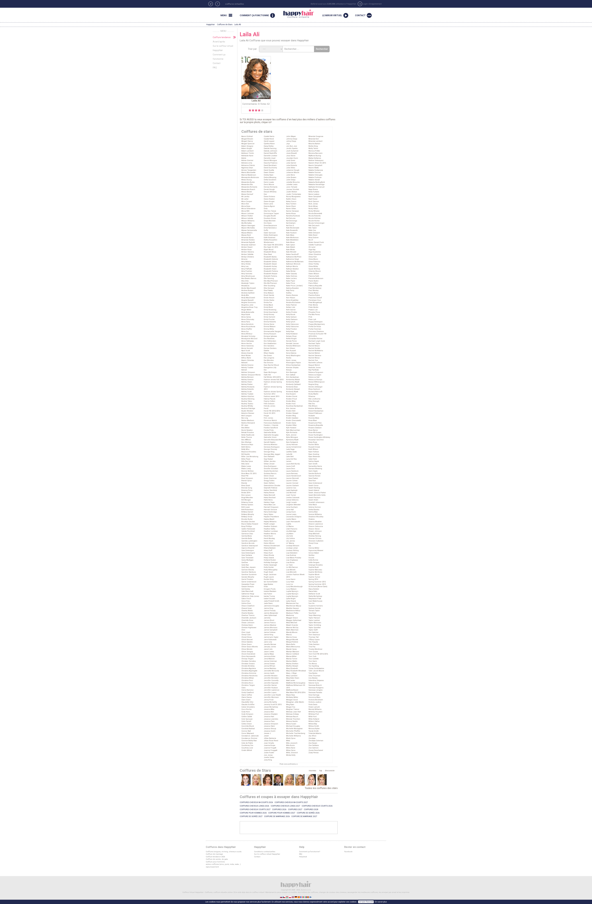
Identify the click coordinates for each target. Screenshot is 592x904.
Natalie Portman (315, 177)
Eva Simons (268, 363)
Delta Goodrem (270, 180)
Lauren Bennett (292, 478)
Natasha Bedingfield (316, 182)
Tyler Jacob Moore (316, 671)
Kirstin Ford (290, 404)
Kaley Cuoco (291, 201)
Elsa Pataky (268, 290)
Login (365, 4)
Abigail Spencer (248, 144)
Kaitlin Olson (291, 199)
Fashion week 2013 (271, 396)
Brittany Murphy (247, 514)
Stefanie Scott (314, 594)
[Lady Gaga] (289, 779)
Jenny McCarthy (270, 702)
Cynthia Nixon (269, 144)
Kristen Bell (290, 411)
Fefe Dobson (269, 404)
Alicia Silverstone (248, 209)
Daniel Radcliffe (270, 153)
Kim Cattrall (290, 375)
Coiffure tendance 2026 (215, 857)
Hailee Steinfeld (270, 490)
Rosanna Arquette (315, 425)
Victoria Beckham (315, 700)
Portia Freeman (314, 329)
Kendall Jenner (292, 344)
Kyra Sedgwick (292, 442)
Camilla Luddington (249, 541)
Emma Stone (269, 324)
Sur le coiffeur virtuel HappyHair (267, 854)
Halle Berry (268, 500)
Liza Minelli (290, 570)
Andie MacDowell (248, 288)
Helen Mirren (269, 543)
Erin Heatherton (270, 344)
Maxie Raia (290, 695)
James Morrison (270, 628)
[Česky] (284, 897)
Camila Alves (246, 536)
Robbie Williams (315, 408)
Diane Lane (268, 204)
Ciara (243, 688)
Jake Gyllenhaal (270, 615)
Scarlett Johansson (316, 502)
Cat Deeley (245, 589)
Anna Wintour (246, 334)
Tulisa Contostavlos (316, 668)
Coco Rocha (246, 709)
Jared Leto (268, 649)
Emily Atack (268, 305)
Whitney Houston (315, 712)
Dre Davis (267, 223)
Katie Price (290, 283)
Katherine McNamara (294, 262)
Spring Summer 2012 (317, 582)
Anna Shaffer (246, 329)
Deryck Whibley (270, 192)
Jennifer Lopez (270, 692)
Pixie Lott (312, 319)
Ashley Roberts (247, 389)
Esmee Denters (270, 348)
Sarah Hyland (313, 490)
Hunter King (268, 579)
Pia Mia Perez (314, 315)
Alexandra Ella (247, 185)
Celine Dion (246, 603)
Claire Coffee (246, 695)
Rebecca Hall (313, 377)
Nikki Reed (312, 235)
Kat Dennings (291, 221)
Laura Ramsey (292, 474)
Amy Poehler (246, 271)
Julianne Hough (292, 170)
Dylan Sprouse (270, 233)
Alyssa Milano (247, 233)
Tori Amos (312, 664)
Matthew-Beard (292, 690)
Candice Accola (247, 543)
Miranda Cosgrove (315, 136)
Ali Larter (245, 199)
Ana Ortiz (245, 281)
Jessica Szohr (269, 731)
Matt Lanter (290, 680)
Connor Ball (246, 731)
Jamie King (268, 635)
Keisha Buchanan (293, 302)
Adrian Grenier (247, 160)
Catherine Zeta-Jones (250, 596)
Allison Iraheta (247, 218)
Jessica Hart (269, 717)
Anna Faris (245, 322)
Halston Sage (269, 502)
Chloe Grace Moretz (249, 647)
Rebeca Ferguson (315, 372)
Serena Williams (315, 514)
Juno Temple (291, 187)
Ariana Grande (247, 353)
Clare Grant (245, 700)
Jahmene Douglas (271, 606)
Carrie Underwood (248, 582)
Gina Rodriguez (270, 466)
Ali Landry (245, 197)
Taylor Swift (313, 630)
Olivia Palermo (314, 262)
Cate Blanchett (247, 591)
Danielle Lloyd (269, 158)
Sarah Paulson (314, 498)
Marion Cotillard (292, 654)
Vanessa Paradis (315, 692)
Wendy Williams (314, 709)
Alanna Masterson (248, 175)
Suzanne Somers (315, 606)
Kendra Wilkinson (293, 346)
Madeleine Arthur (293, 611)
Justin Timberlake (293, 194)
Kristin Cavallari (292, 418)
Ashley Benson (247, 377)
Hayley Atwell (269, 519)
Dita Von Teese (270, 211)
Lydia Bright (290, 599)
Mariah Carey (291, 649)
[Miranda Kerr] (267, 779)
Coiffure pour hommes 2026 (253, 813)
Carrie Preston (247, 579)
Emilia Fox (268, 302)
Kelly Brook (290, 315)
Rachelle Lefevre (315, 363)
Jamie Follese (269, 632)
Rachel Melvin (314, 353)
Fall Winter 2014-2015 (272, 377)
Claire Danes (246, 697)
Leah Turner (291, 495)
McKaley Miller (292, 697)
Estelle (266, 351)
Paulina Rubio (314, 295)
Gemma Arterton (270, 445)
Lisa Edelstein (291, 553)
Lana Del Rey (291, 459)
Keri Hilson (290, 348)
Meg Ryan (290, 705)
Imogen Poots (269, 589)
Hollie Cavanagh (270, 565)
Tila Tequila (313, 642)
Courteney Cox (247, 745)
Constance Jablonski (250, 736)
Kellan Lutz (290, 307)
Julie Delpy (290, 180)
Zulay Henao (313, 753)
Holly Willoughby (270, 570)
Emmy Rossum (270, 334)
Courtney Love (247, 748)
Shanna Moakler (315, 522)
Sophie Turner (314, 577)
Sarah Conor (313, 486)
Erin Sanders (269, 346)
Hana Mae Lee (269, 505)
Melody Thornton (293, 719)
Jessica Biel (269, 712)
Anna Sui (245, 331)
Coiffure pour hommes (215, 862)
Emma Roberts (270, 322)
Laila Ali (289, 454)
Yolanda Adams (314, 733)
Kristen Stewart (292, 413)
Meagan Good (292, 700)
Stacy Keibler (313, 589)
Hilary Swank (269, 558)
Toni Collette (313, 659)
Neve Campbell (314, 197)
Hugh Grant (268, 572)
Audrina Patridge (248, 408)
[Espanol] (299, 897)
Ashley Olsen (246, 382)
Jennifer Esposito (271, 683)
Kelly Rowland (291, 334)
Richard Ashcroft (315, 392)
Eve (265, 370)
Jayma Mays (269, 654)
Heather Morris (270, 534)
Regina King (313, 384)
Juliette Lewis (291, 185)
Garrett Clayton (269, 442)
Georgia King (269, 452)
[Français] (301, 897)
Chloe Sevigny (247, 652)
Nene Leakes (313, 194)
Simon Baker (313, 553)
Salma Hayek (313, 461)
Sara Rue (312, 481)
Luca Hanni (290, 579)
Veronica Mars (314, 697)
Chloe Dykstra (247, 642)
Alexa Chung (246, 180)
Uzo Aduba (312, 678)
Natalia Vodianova (315, 170)
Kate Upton (290, 245)
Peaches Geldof (315, 298)
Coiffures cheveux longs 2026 (254, 806)
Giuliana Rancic (270, 474)
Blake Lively (246, 469)
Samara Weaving (315, 469)
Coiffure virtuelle (296, 13)
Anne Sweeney (247, 346)
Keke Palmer (291, 305)
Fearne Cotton (269, 401)
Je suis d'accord (366, 902)
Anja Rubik (245, 315)
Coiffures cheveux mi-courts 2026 (256, 802)
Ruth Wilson (313, 449)
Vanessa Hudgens (315, 688)
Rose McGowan (314, 432)
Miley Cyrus (290, 750)
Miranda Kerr (313, 139)
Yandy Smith (313, 731)
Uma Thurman (314, 676)
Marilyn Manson (292, 652)
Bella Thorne (246, 437)
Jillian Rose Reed (271, 741)
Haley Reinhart (269, 498)
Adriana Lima (246, 163)
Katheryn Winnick (293, 264)
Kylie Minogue (292, 437)
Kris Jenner (291, 408)
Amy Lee (245, 266)
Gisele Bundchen (271, 471)
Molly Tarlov (313, 148)
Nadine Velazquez (315, 160)
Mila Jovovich (291, 743)
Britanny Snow (247, 502)
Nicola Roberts (314, 216)
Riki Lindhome (314, 399)
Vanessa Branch (315, 685)
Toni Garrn (312, 661)
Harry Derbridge (270, 512)
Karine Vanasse (292, 211)
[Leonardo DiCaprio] (278, 779)
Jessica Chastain (271, 714)
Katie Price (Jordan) (294, 286)
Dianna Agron (269, 206)
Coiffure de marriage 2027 (304, 816)
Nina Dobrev (313, 238)
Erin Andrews (269, 339)
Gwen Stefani (269, 483)
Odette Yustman (315, 245)
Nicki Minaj (313, 206)
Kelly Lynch (290, 322)
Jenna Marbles (270, 668)
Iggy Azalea (268, 584)
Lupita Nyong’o (292, 596)
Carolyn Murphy (247, 577)
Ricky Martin (313, 394)
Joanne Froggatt (270, 750)
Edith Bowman (269, 238)
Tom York (312, 656)
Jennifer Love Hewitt (272, 695)
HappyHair (210, 24)
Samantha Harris (315, 466)
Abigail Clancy (247, 141)
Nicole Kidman (314, 218)
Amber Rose (246, 250)
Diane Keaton (269, 199)
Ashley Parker (247, 384)
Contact (216, 63)
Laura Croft (290, 466)
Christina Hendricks (249, 676)
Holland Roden (270, 560)
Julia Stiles (290, 168)
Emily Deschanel (271, 312)
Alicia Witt (245, 211)
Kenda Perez (291, 341)
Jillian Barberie (270, 738)
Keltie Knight (291, 339)
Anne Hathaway (247, 341)
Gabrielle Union (270, 437)
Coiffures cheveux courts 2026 (317, 806)
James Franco (270, 623)
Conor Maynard (247, 733)
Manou (289, 635)
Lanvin (288, 461)
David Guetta (269, 170)
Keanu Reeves (292, 295)
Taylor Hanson (314, 618)
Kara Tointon (291, 204)
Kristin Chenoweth (293, 420)
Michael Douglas (293, 726)
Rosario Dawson (315, 428)
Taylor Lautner (314, 620)
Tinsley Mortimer (315, 649)
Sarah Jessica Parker (317, 493)
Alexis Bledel (246, 192)
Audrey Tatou (246, 401)
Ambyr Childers (247, 257)
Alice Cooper (246, 201)
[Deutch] (296, 897)
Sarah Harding (314, 488)
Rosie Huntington (315, 435)
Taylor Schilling (314, 625)
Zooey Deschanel (315, 750)
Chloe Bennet (247, 640)
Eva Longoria (269, 358)
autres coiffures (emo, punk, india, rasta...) (223, 864)
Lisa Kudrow (291, 555)
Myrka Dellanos (314, 158)
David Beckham (270, 165)
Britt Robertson (247, 510)
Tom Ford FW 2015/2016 (318, 654)
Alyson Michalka (248, 228)
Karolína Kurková (293, 216)
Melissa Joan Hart (293, 712)
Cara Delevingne (248, 553)
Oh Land (311, 247)
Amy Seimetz (246, 274)
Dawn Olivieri (269, 172)
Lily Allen (289, 534)
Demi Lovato (269, 182)
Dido (266, 209)
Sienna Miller (313, 548)
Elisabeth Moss (270, 252)
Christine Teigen (248, 685)
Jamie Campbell (270, 630)
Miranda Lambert (315, 141)
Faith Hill (267, 375)
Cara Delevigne (247, 550)
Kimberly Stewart (293, 389)
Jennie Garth (269, 673)
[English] (293, 897)
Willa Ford (312, 717)
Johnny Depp (291, 139)
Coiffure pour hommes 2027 (281, 813)
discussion (330, 771)
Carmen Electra (247, 570)
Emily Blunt (268, 307)
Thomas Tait (313, 637)
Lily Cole (289, 536)
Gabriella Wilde (270, 432)
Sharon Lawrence (315, 524)
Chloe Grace (246, 644)
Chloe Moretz (246, 649)
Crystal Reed (269, 139)
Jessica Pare (269, 721)
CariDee (244, 562)
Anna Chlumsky (247, 319)
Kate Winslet (291, 252)
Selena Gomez (314, 507)
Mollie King (313, 146)
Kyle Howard (291, 428)
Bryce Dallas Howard (249, 524)
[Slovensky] (281, 897)
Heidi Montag (269, 538)
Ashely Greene (247, 365)
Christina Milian (247, 678)
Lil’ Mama (290, 543)
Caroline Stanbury (248, 572)
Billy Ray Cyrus (247, 461)
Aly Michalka (246, 223)
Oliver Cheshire (314, 254)
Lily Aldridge (291, 531)
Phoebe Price (314, 312)
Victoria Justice (314, 702)
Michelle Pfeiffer (293, 731)
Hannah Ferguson (271, 507)
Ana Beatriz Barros (248, 278)
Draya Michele (269, 221)
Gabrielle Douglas (271, 435)
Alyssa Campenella (249, 230)
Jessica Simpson (271, 724)
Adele (243, 158)
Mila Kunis (290, 745)
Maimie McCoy (292, 628)
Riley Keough (313, 401)
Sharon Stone (314, 529)
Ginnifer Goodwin (271, 469)
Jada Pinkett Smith (271, 601)
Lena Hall (290, 510)
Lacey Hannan (292, 445)
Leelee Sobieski (292, 498)
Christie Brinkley (248, 666)
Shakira (311, 519)
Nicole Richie (314, 221)
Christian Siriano (248, 664)
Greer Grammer (270, 478)
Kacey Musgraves (293, 197)
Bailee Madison (247, 420)
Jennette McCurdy (271, 671)
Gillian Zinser (269, 464)
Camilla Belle (246, 538)
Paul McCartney (314, 288)
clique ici (266, 122)
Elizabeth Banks (270, 257)
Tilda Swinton (313, 644)
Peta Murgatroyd (315, 302)
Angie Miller (246, 310)
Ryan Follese (313, 452)
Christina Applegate (249, 671)
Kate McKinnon (292, 238)
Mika (288, 741)
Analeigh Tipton (247, 283)
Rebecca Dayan (314, 375)
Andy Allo (245, 295)
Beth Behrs (245, 447)
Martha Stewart (292, 666)
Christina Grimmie (248, 673)
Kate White (290, 250)
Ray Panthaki (313, 370)
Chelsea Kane (247, 625)
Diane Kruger (269, 201)
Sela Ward (312, 505)
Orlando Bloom (314, 271)
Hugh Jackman (270, 575)
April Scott (245, 351)
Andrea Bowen (247, 290)
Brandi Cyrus (246, 481)
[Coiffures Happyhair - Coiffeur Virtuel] (296, 883)
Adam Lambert (247, 151)
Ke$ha (288, 293)
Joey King (268, 760)
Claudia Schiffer (248, 705)
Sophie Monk (313, 575)
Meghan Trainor (292, 709)
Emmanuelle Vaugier (272, 331)
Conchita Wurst (247, 726)
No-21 (310, 240)
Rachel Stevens (314, 356)
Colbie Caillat (246, 717)
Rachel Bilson (314, 346)
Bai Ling (244, 418)
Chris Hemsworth (248, 656)
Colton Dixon (246, 724)
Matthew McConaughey (295, 683)
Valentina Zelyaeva (316, 680)
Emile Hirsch (269, 298)
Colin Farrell (246, 721)
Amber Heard (246, 247)
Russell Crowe (314, 447)
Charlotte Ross (247, 620)
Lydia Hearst (291, 601)
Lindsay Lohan (292, 548)
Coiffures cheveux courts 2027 (255, 809)
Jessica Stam (269, 726)
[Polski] (290, 897)
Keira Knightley (292, 300)
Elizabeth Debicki (271, 259)
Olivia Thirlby (313, 264)
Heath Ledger (269, 524)
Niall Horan (312, 199)
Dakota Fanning (270, 148)
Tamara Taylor (314, 611)
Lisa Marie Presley (293, 558)
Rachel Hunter (314, 348)
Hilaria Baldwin (270, 548)
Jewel (266, 736)
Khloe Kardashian (293, 365)
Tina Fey (311, 647)
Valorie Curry (313, 683)
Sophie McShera (315, 572)
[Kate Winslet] (300, 779)
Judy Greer (290, 160)
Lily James (290, 541)
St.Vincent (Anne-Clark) (317, 587)
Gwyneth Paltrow (270, 488)
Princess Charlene (316, 331)
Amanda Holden (248, 240)
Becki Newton (247, 430)
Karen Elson (291, 206)
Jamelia (267, 618)
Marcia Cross (291, 637)
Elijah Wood (268, 250)
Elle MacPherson (271, 281)
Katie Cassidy (291, 274)
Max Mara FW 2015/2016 (295, 692)
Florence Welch (270, 420)
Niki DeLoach (313, 226)
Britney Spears (247, 505)
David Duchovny (270, 168)
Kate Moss (290, 242)
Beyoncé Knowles (248, 452)
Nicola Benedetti (315, 214)
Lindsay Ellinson (292, 546)
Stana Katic (312, 591)
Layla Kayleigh (292, 490)
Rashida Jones (314, 368)
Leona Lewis (291, 514)
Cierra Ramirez (247, 690)
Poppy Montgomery (316, 324)
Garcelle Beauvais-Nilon (273, 440)
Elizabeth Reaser (270, 274)
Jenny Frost (268, 700)
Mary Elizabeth (292, 668)
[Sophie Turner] (246, 779)
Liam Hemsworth (293, 522)
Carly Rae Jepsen (248, 567)
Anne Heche (246, 344)
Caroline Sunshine (249, 575)
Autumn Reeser (247, 413)
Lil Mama (290, 526)
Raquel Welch (314, 365)
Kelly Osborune (292, 324)
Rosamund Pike (315, 423)
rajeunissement (212, 867)
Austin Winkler (247, 411)
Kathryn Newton (292, 269)
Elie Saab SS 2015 (271, 247)
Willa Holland (313, 719)
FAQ (215, 67)
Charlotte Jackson (248, 618)
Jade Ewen (268, 603)
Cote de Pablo (247, 743)
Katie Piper (290, 281)
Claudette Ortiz (247, 702)
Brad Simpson (247, 478)
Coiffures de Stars (224, 24)
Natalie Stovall (314, 180)
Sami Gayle (313, 471)
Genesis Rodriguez (272, 447)
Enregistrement (375, 4)
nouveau (312, 771)
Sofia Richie (313, 560)
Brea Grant (245, 486)
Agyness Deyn (247, 168)
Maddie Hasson (292, 608)
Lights (288, 524)
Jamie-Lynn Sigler (271, 637)
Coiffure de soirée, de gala (217, 859)
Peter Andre (313, 307)
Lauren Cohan (292, 481)
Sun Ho (311, 603)
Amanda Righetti (248, 242)
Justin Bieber (291, 192)
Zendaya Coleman (315, 741)
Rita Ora (311, 404)
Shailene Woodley (315, 517)
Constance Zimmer (249, 738)
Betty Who (245, 449)
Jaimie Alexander (271, 613)
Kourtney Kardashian (294, 406)
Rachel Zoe (313, 360)
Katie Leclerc (291, 278)
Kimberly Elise (292, 387)
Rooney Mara (313, 418)
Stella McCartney (315, 596)
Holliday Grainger (271, 562)
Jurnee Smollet (292, 189)
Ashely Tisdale (247, 368)
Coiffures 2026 (279, 809)
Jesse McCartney (271, 707)
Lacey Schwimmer (293, 447)
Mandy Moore (291, 632)
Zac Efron (312, 736)
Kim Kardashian (292, 377)
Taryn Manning (314, 615)
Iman (266, 587)
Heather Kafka (269, 529)
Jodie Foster (269, 753)
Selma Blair (313, 512)
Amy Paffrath (246, 269)
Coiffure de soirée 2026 (308, 813)
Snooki (311, 558)
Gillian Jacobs (269, 461)
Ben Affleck (246, 440)
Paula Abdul (313, 293)
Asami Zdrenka (247, 360)
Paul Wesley (313, 290)
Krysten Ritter (291, 425)
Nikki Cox (312, 230)
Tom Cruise (313, 652)
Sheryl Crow (313, 543)
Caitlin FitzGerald (248, 529)
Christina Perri (247, 680)
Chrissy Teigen (247, 659)
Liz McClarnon (292, 567)
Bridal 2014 (245, 493)
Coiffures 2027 (295, 809)
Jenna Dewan (269, 664)
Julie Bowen (291, 177)
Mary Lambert (291, 676)
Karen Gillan (291, 209)
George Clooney (270, 449)
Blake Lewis (246, 466)
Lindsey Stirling (292, 550)
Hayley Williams (270, 522)
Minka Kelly (290, 755)
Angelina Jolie (247, 305)
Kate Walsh (290, 247)
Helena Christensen (272, 546)
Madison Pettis (292, 613)
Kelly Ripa (290, 331)
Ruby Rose (312, 442)
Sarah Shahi (313, 500)
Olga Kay (311, 250)
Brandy (244, 483)
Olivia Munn (313, 259)
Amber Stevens (247, 252)
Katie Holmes (291, 276)
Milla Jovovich (292, 753)
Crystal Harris (269, 136)
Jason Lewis (269, 652)
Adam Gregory (247, 146)
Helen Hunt (268, 541)
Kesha (288, 358)
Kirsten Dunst (291, 396)
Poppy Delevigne (315, 322)
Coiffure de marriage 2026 (277, 816)
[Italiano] (304, 897)
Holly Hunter (269, 567)
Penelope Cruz (314, 300)
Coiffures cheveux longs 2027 (285, 806)
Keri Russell (291, 351)
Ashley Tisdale (247, 394)
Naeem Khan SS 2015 (317, 163)
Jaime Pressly (269, 611)
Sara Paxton (313, 478)
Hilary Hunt (268, 553)
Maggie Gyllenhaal (293, 620)
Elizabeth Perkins (271, 271)
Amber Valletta (247, 254)
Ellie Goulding (269, 286)
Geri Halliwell (269, 457)
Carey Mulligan (247, 560)
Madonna (290, 615)
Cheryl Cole (246, 635)
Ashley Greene (247, 380)
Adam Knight (246, 148)
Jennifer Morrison (271, 697)
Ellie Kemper (269, 288)
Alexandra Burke (248, 182)
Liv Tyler (289, 565)
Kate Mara (290, 235)
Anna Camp (246, 317)
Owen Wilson (313, 274)
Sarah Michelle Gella (316, 495)
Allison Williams (247, 221)
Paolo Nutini (313, 281)
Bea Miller (245, 428)
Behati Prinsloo (247, 432)
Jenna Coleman (270, 661)
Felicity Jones (269, 406)
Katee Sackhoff (292, 254)
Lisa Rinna (290, 562)
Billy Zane (245, 464)
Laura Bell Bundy (293, 464)
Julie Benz (290, 175)
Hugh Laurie (269, 577)
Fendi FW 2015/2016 (272, 411)
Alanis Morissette (248, 172)
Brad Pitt (244, 476)
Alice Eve (245, 204)
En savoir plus (381, 902)
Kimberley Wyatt (292, 382)
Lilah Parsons (291, 529)
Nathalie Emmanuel (316, 187)
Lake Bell (290, 457)
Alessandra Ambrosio (250, 177)
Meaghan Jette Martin (295, 702)
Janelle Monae (270, 644)
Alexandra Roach (248, 189)
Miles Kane (290, 748)
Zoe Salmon (313, 748)
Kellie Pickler (291, 312)
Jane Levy (268, 642)
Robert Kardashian (315, 411)
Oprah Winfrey (314, 269)
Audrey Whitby (247, 406)
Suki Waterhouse (315, 601)
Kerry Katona (291, 353)
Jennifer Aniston (271, 676)
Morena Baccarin (315, 153)
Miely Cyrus (290, 738)
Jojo (288, 144)
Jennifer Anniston (271, 678)
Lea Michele (291, 493)
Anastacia (245, 286)
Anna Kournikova (248, 327)
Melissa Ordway (292, 714)
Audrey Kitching (247, 399)
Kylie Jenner (291, 435)
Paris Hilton (313, 283)
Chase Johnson (247, 623)
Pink (310, 317)
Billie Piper (245, 459)
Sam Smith (312, 464)
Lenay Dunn (291, 512)
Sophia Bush (313, 567)
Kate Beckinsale (292, 228)
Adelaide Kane (247, 156)
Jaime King (268, 608)
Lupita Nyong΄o (292, 591)
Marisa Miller (291, 656)
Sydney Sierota (314, 608)
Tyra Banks (312, 673)
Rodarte (311, 416)
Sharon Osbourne (315, 526)
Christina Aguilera (248, 668)
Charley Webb (247, 611)
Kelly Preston (291, 329)
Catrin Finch (246, 599)
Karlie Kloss (291, 214)
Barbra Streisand (248, 423)
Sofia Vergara (313, 562)
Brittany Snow (246, 517)
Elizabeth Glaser (270, 264)
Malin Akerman (292, 630)
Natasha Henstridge (316, 185)
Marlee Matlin (291, 661)
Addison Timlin (247, 153)
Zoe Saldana (313, 745)
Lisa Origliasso (292, 560)
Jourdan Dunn (292, 158)
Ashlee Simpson (248, 372)
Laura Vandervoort (293, 476)
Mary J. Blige (291, 673)
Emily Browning (270, 310)
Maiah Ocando (292, 625)
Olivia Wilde (313, 266)
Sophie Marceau (315, 570)
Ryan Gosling (313, 454)
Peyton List (312, 310)
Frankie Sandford (271, 428)
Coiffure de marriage (214, 854)
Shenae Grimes (314, 538)
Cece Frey (245, 601)
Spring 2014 (313, 579)
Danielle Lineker (270, 156)
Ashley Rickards (247, 387)
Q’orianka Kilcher (315, 339)
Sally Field (312, 459)
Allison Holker (247, 216)
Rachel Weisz (314, 358)
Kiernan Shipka (292, 368)
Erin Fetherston (270, 341)
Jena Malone (269, 659)
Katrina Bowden (292, 288)
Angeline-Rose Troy (249, 307)
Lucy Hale (290, 582)
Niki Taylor (312, 228)
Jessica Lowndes (271, 719)
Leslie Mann (291, 519)
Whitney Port (313, 714)
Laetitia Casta (291, 452)
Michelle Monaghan (294, 729)
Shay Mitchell (313, 534)
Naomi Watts (313, 168)
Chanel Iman (246, 608)
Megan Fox (290, 707)
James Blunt (269, 620)
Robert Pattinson (315, 413)
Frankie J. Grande (271, 425)
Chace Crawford (247, 606)
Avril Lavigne (246, 416)
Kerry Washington (293, 356)
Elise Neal (268, 254)
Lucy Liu (289, 584)
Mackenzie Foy (292, 603)
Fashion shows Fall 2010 (273, 380)
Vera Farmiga (313, 695)
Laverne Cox (291, 488)
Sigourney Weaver (315, 550)
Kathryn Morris (292, 266)
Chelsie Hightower (248, 628)
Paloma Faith (313, 276)
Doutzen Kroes (270, 218)
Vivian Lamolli (314, 707)
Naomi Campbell (315, 165)
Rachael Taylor (314, 344)
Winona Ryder (314, 729)
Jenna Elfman (269, 666)
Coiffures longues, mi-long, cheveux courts (223, 852)
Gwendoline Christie (272, 486)
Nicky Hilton (313, 209)
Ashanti (244, 363)
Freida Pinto (269, 430)
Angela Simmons (248, 302)
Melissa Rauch (292, 717)
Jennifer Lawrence (271, 690)
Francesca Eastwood (272, 423)
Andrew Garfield (247, 293)
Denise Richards (270, 187)
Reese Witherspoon (316, 382)
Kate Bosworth (292, 230)
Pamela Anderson (315, 278)
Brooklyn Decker (248, 522)
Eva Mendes (269, 360)
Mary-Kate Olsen (292, 678)
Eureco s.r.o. (306, 890)
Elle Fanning (269, 278)
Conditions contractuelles (264, 852)
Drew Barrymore (270, 226)
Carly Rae (245, 565)
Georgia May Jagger (272, 454)
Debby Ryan (268, 175)
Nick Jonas (313, 204)
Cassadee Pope (247, 584)
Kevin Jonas (291, 360)
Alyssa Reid (246, 235)
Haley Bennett (269, 495)
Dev (265, 194)
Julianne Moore (292, 172)
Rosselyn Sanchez (316, 440)
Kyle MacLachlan (293, 430)
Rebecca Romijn (315, 380)
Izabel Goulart (269, 599)
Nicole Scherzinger (316, 223)
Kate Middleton (292, 240)
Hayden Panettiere (271, 517)
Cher (243, 630)
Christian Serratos (248, 661)
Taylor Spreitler (314, 628)
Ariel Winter (246, 356)
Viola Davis (312, 705)
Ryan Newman (314, 457)
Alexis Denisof (247, 194)
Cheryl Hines (246, 637)
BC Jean (244, 425)
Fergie (266, 416)
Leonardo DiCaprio (293, 517)
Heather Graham (270, 526)
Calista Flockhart (248, 531)
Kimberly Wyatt (292, 392)
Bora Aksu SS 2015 (248, 474)
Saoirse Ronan (314, 476)
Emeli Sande (269, 295)
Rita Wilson (312, 406)
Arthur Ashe (246, 358)
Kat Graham (291, 223)
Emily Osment (269, 317)
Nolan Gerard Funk (316, 242)
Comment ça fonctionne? (309, 852)
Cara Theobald (247, 558)
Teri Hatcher (313, 632)
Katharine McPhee (293, 257)
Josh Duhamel (292, 151)
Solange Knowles (315, 565)
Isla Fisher (268, 594)
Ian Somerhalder (271, 582)
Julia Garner (291, 163)
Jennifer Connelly (271, 680)
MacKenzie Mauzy (293, 606)
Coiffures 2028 (311, 809)
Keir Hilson (290, 298)
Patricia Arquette (315, 286)
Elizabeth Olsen (270, 269)
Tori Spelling (313, 666)
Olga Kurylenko (314, 252)
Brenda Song (246, 488)
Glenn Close (269, 476)
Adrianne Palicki (248, 165)
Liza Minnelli (291, 572)
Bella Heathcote (247, 435)
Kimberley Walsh (293, 380)
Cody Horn (245, 712)
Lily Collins (290, 538)
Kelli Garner (291, 310)
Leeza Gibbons (292, 500)
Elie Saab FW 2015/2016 (273, 245)
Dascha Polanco (270, 163)
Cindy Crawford (247, 692)
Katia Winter (291, 271)
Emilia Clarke (269, 300)
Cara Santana (246, 555)
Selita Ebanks (313, 510)
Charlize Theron (248, 615)
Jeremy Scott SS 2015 (273, 705)
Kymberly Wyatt (292, 440)
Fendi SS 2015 (269, 413)
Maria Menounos (293, 647)
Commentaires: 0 (250, 104)
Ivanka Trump (269, 596)
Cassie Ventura (247, 587)
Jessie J (267, 733)
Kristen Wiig (291, 416)
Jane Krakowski (270, 640)
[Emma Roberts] (322, 779)
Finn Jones (268, 418)
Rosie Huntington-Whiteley (319, 437)
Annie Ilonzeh (247, 348)
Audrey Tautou (247, 404)
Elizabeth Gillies (270, 262)
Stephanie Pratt (314, 599)
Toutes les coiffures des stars (321, 788)
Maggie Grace (292, 618)
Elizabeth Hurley (270, 266)
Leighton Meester (293, 505)
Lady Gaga (290, 449)
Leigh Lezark (291, 502)
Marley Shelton (292, 664)
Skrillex (311, 555)
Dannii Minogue (270, 160)
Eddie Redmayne (271, 235)
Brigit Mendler (247, 498)
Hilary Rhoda (269, 555)
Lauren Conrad (292, 483)
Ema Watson (269, 293)
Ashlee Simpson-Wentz (251, 375)
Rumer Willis (313, 445)
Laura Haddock (292, 471)
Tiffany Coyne (314, 640)
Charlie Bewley (247, 613)
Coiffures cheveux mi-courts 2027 (291, 802)
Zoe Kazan (312, 743)
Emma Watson (269, 327)
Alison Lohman (247, 214)
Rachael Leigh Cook (316, 341)
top (320, 771)
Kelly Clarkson (292, 319)
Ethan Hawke (269, 353)
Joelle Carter (269, 757)
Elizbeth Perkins (270, 276)
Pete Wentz (313, 305)
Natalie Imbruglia (315, 175)
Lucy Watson (291, 589)
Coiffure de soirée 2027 (251, 816)
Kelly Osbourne (292, 327)
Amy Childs (246, 264)
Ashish (244, 370)
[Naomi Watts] (256, 779)
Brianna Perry (246, 490)
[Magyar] (287, 897)
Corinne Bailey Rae (249, 741)
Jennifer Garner (270, 685)
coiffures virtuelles (234, 4)
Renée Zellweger (315, 387)
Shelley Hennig (314, 536)
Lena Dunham (292, 507)
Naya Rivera (313, 189)
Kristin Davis (291, 423)
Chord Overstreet (248, 654)
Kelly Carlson (291, 317)
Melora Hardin (292, 721)
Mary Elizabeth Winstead (296, 671)
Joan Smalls (269, 743)
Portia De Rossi (314, 327)
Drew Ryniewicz (270, 228)
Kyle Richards (291, 432)
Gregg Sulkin (269, 481)
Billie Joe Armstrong (249, 457)
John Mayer (291, 136)
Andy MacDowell (248, 298)
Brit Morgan (246, 500)
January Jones (270, 647)
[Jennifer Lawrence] (311, 779)
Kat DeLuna (290, 218)
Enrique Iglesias (270, 336)
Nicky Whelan (314, 211)
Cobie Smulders (248, 707)
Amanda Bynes (247, 238)
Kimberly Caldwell (293, 384)
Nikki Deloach (314, 233)
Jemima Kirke (269, 656)
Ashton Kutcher (247, 396)
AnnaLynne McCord (249, 339)
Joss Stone (290, 156)
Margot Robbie (292, 642)
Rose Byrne (313, 430)
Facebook (348, 852)
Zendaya (311, 738)
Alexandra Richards (249, 187)
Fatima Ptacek (269, 399)
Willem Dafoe (314, 721)
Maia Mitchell (291, 623)
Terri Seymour (314, 635)
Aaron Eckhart (247, 136)
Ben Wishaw (246, 442)
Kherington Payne (293, 363)
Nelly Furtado (313, 192)
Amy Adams (246, 262)
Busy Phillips (246, 526)
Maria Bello (290, 644)
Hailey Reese (269, 493)
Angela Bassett (247, 300)
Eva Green (268, 356)
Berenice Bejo (247, 445)
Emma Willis (269, 329)
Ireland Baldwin (270, 591)
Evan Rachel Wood (271, 365)
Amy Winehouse (248, 276)
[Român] (307, 897)
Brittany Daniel (247, 512)
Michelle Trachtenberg (295, 733)
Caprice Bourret (247, 548)
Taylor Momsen (314, 623)
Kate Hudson (291, 233)
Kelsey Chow (291, 336)
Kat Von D (290, 226)
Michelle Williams (293, 736)
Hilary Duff (268, 550)
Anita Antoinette (247, 312)
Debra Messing (270, 177)
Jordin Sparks (292, 148)
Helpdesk (303, 857)
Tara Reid (312, 613)
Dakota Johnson (270, 151)
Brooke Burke (247, 519)
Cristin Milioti (246, 750)
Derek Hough (269, 189)
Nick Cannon (313, 201)
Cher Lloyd (245, 632)
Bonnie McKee (247, 471)
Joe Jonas (268, 755)
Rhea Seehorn (314, 389)
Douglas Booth (270, 216)
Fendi (266, 408)
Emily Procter (269, 319)
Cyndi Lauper (269, 141)
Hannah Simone (270, 510)
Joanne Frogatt (270, 748)
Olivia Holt (312, 257)
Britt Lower (245, 507)
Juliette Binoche (293, 182)
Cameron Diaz (247, 534)
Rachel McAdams (315, 351)
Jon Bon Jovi (291, 146)
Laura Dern (290, 469)
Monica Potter (314, 151)
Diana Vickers (269, 197)
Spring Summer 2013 (317, 584)
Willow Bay (312, 724)
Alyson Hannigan (248, 226)
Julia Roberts (291, 165)
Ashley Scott (246, 392)
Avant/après (219, 41)
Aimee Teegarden (248, 170)
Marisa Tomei (291, 659)
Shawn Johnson (315, 531)
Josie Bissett (291, 153)
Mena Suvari (291, 724)
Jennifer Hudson (271, 688)
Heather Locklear (271, 531)
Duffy (266, 230)
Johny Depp (291, 141)
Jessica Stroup (270, 729)
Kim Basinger (291, 372)
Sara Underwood (315, 483)
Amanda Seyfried (248, 245)
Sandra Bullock (314, 474)
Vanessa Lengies (315, 690)
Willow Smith (313, 726)
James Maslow (270, 625)
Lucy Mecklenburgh (294, 587)
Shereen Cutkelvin (315, 541)
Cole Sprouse (247, 719)
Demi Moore (269, 185)
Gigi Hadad (268, 459)
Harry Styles (268, 514)
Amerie (244, 259)
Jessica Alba (269, 709)
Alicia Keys (245, 206)
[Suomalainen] (310, 897)
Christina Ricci (247, 683)
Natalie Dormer (314, 172)
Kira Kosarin (291, 394)
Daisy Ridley (268, 146)
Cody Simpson (247, 714)
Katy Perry (290, 290)
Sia (309, 546)
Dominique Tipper (271, 214)
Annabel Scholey (248, 336)
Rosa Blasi (312, 420)
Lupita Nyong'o (292, 594)
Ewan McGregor (270, 372)
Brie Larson (246, 495)
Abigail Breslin (247, 139)
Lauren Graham (292, 486)
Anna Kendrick (247, 324)
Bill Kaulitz (245, 454)
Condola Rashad (248, 729)
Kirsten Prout (291, 399)
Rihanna (311, 396)
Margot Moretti (292, 640)
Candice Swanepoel (249, 546)
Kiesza (289, 370)
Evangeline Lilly (270, 368)
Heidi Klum (268, 536)
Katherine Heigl (292, 259)
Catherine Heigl (247, 594)
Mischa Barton (314, 144)
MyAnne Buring (314, 156)
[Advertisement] (289, 827)
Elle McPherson (270, 283)
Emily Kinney (269, 315)
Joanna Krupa (269, 745)
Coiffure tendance (222, 37)
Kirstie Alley (291, 401)
